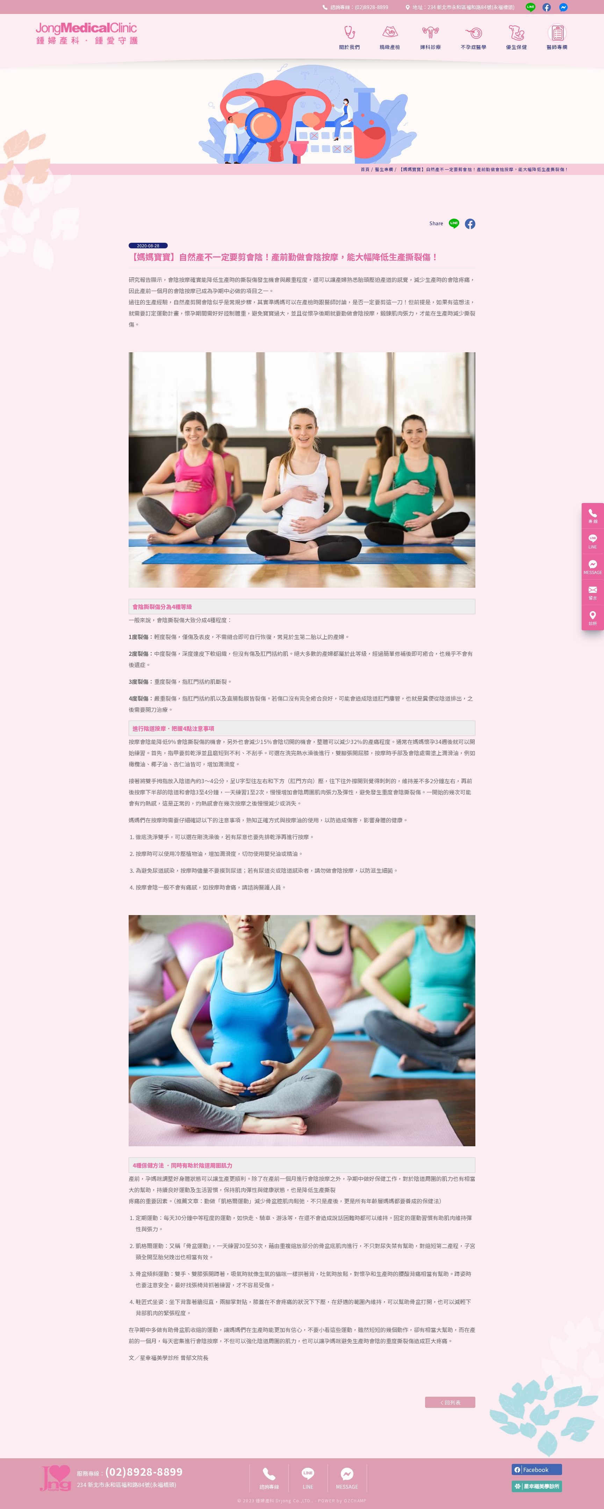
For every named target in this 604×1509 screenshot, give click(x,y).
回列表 (453, 1402)
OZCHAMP (355, 1500)
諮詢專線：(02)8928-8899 (359, 6)
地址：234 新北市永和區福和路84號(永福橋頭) (464, 6)
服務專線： (130, 1471)
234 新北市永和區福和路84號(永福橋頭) (127, 1484)
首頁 (365, 169)
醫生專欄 (384, 169)
